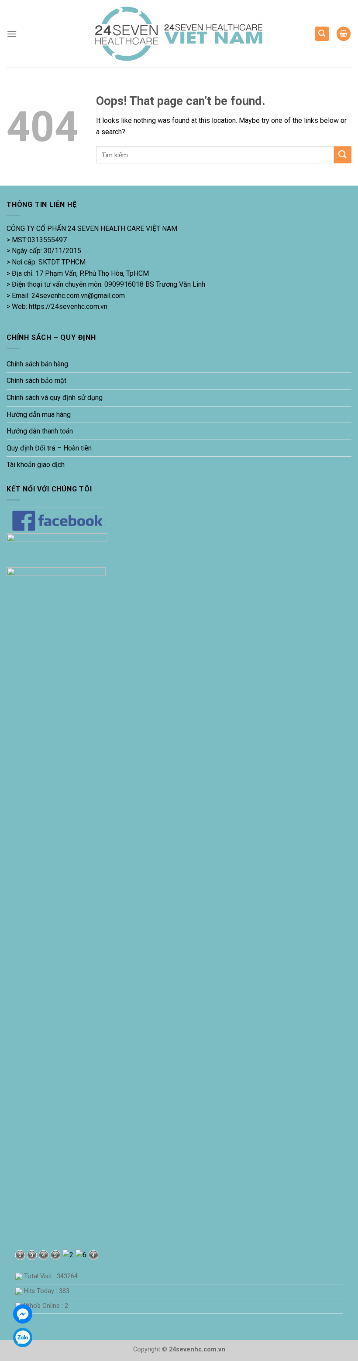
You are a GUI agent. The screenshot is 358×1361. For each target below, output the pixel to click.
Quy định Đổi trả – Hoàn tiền (49, 448)
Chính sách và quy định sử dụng (55, 397)
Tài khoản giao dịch (36, 464)
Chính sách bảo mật (36, 380)
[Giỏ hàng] (344, 34)
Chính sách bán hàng (37, 364)
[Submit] (342, 154)
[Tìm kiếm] (322, 34)
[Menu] (12, 33)
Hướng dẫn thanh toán (40, 431)
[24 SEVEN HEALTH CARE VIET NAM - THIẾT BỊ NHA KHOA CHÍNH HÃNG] (179, 34)
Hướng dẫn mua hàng (39, 414)
